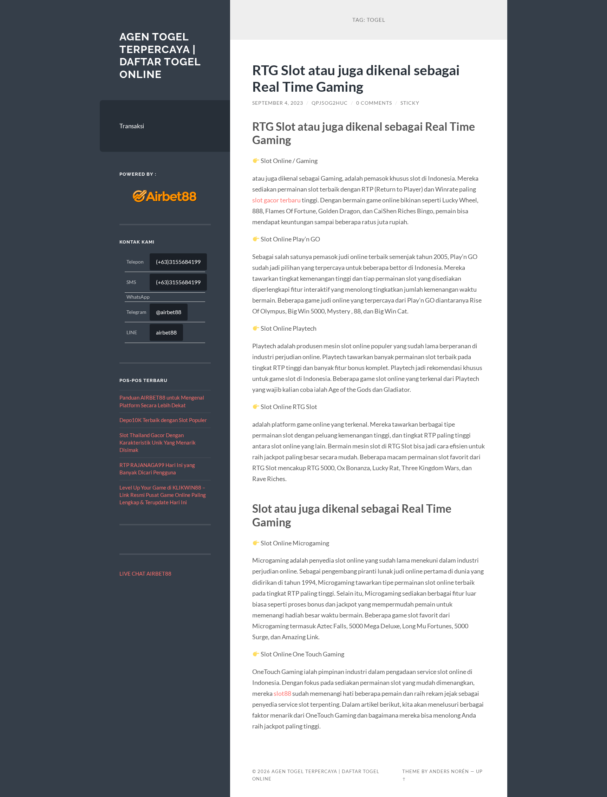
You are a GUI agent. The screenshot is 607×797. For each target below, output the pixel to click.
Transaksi (131, 126)
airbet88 (166, 332)
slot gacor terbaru (276, 200)
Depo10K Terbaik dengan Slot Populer (163, 420)
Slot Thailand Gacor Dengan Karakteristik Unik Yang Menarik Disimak (157, 442)
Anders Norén (449, 771)
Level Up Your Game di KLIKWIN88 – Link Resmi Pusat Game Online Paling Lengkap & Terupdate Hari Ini (162, 495)
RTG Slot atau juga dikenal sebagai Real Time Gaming (356, 78)
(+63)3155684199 (178, 261)
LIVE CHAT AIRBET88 (145, 573)
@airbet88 (168, 312)
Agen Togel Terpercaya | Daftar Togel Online (160, 55)
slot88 (282, 693)
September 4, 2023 (277, 103)
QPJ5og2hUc (330, 103)
